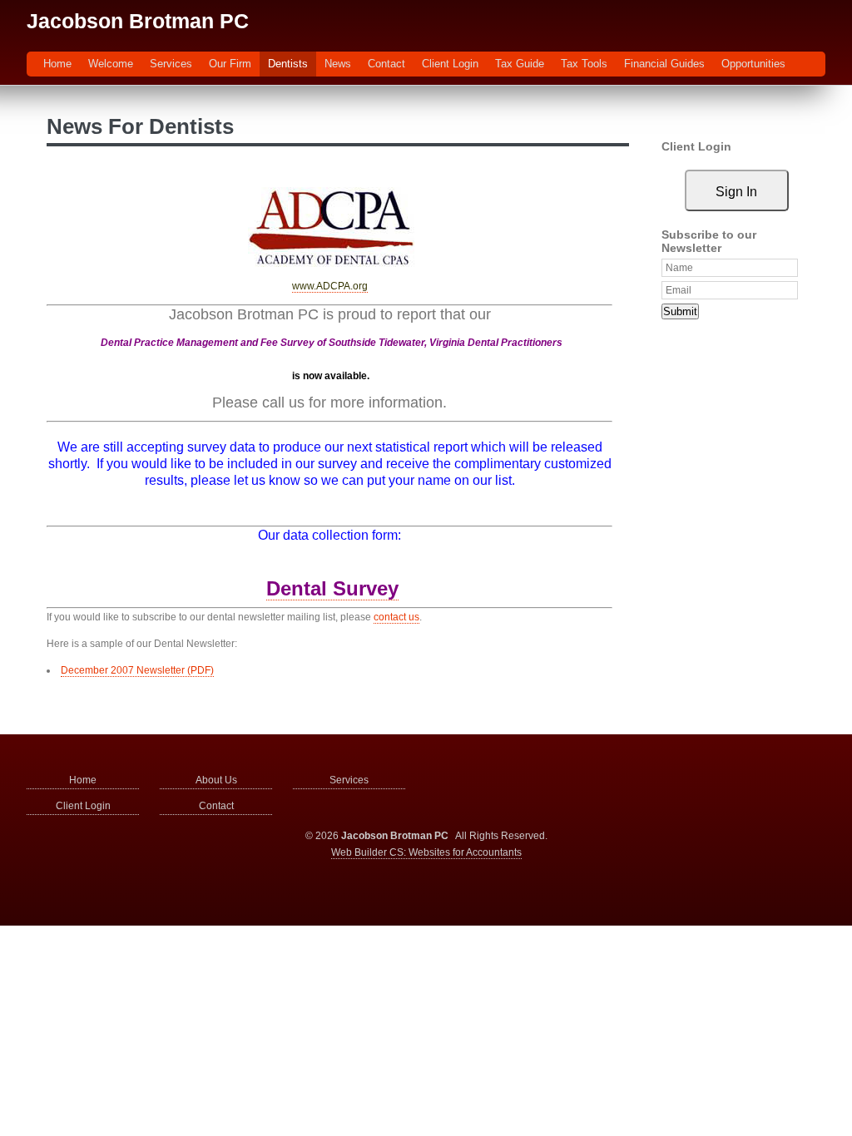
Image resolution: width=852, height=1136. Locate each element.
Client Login (450, 63)
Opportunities (753, 63)
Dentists (288, 63)
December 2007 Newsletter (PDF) (137, 670)
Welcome (110, 63)
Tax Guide (519, 63)
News (337, 63)
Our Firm (230, 63)
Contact (386, 63)
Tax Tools (584, 63)
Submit (680, 311)
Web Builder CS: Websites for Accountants (426, 852)
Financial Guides (664, 63)
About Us (216, 780)
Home (57, 63)
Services (171, 63)
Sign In (736, 192)
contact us (396, 617)
